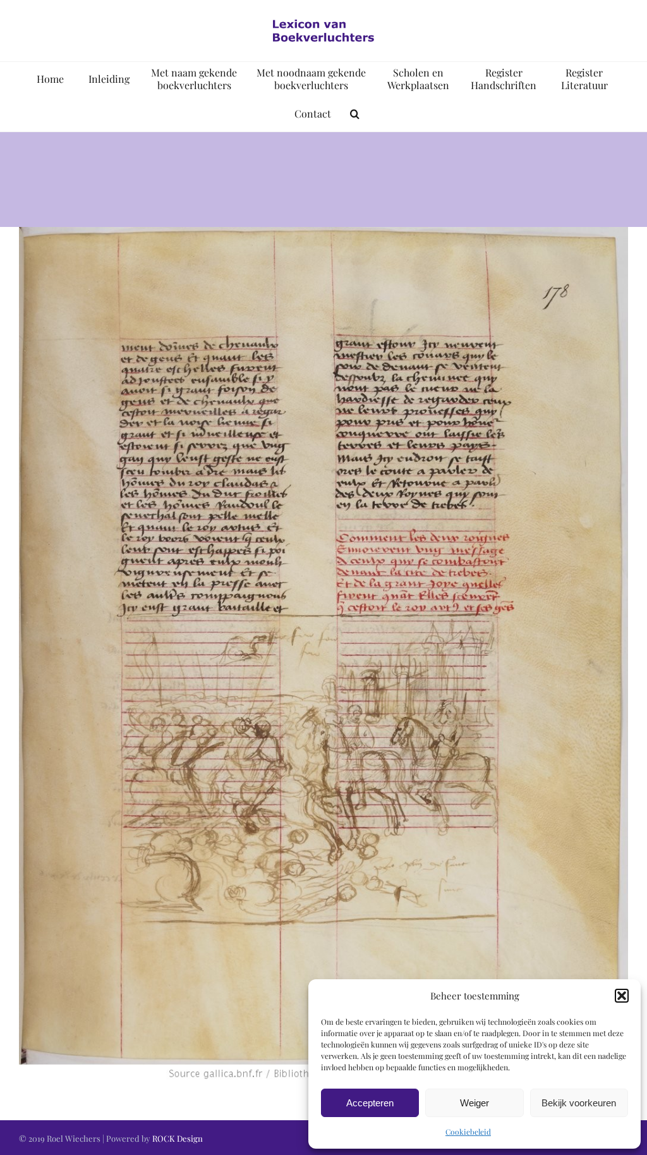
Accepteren (370, 1102)
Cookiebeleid (468, 1132)
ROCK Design (177, 1138)
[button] (621, 995)
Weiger (474, 1102)
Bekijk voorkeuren (578, 1102)
